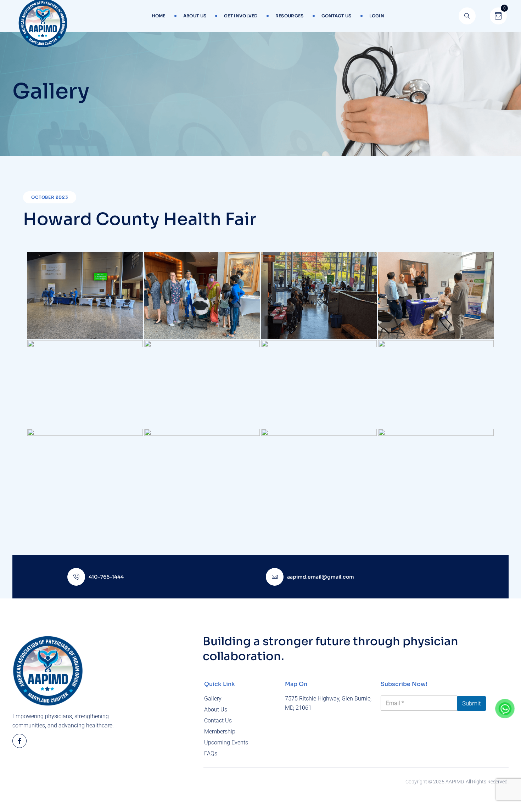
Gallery (213, 698)
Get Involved (241, 15)
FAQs (210, 753)
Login (377, 15)
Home (159, 15)
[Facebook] (19, 741)
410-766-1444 (106, 577)
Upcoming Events (226, 742)
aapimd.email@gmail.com (320, 577)
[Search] (467, 15)
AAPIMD (455, 781)
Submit (471, 703)
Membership (219, 731)
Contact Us (336, 15)
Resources (289, 15)
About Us (194, 15)
